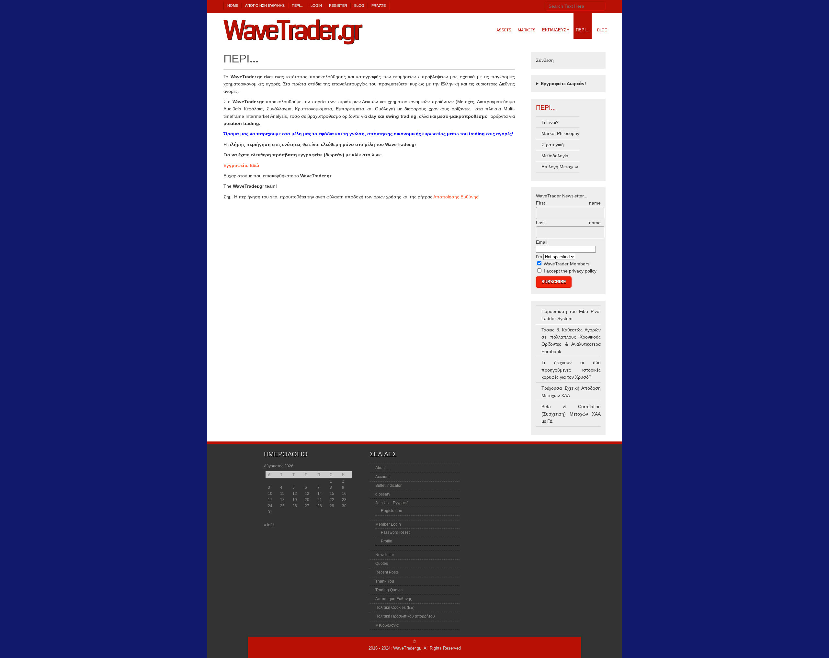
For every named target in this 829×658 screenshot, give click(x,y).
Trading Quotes (389, 590)
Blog (359, 5)
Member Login (388, 524)
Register (338, 5)
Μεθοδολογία (554, 155)
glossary (382, 494)
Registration (391, 510)
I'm (539, 256)
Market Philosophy (560, 133)
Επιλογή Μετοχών (559, 166)
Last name (568, 222)
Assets (503, 30)
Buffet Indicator (388, 485)
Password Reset (395, 532)
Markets (527, 30)
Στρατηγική (552, 144)
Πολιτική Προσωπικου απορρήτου (405, 616)
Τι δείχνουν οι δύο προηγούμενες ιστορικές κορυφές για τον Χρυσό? (571, 370)
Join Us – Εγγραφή (392, 503)
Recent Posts (387, 572)
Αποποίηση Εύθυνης (265, 5)
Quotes (381, 563)
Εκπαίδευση (555, 30)
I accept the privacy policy (570, 270)
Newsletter (384, 554)
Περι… (297, 5)
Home (232, 5)
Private (378, 5)
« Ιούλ (269, 525)
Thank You (384, 581)
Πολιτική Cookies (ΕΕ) (394, 607)
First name (568, 203)
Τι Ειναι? (550, 122)
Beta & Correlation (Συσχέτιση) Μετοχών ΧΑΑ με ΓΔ (571, 414)
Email (541, 242)
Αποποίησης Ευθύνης (455, 196)
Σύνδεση (545, 60)
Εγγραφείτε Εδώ (241, 165)
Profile (386, 541)
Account (382, 476)
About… (382, 467)
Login (316, 5)
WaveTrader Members (565, 263)
